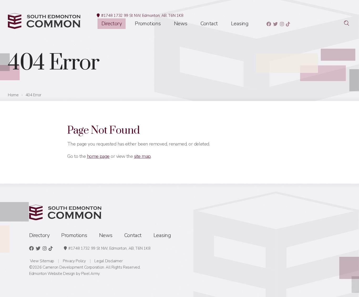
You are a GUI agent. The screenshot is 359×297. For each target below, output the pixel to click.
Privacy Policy (74, 261)
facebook (268, 24)
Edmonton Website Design (52, 273)
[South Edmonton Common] (44, 21)
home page (98, 156)
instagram (282, 24)
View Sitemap (42, 261)
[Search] (346, 23)
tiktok (288, 24)
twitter (275, 24)
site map (142, 156)
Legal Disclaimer (108, 261)
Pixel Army (90, 273)
